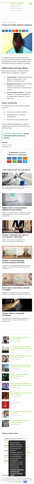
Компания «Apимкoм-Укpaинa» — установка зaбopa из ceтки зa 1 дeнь (21, 348)
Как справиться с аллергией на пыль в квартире (21, 393)
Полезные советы (15, 341)
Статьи (12, 352)
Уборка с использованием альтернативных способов (13, 262)
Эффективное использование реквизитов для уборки (14, 209)
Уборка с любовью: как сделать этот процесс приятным (15, 236)
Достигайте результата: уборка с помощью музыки (21, 356)
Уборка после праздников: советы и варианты (19, 375)
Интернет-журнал (17, 2)
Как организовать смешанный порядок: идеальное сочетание (21, 384)
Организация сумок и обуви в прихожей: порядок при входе (20, 366)
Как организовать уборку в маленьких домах (19, 421)
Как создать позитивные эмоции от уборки (16, 289)
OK (25, 481)
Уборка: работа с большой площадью (13, 314)
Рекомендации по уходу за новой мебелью (19, 338)
